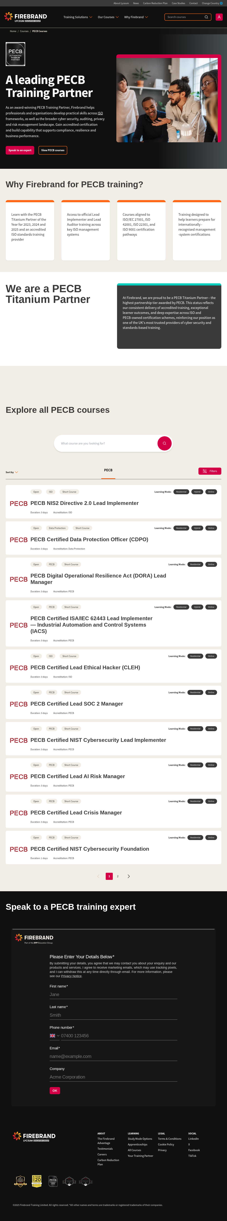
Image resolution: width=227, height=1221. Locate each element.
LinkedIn (193, 1139)
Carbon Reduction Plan (155, 3)
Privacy (162, 1150)
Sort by (10, 472)
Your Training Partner (140, 1156)
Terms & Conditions (169, 1139)
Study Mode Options (140, 1139)
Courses (24, 31)
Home (13, 31)
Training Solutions (75, 17)
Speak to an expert (20, 150)
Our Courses (106, 17)
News (136, 3)
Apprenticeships (137, 1144)
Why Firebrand (134, 17)
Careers (102, 1154)
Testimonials (105, 1149)
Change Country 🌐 (212, 3)
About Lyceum (121, 3)
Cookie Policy (166, 1144)
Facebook (194, 1150)
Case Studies (178, 3)
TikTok (192, 1156)
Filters (213, 471)
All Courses (134, 1150)
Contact (193, 3)
